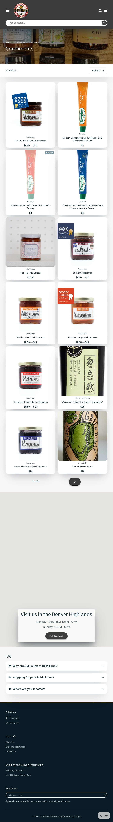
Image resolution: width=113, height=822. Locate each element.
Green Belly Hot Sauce (82, 442)
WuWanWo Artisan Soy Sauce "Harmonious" (82, 377)
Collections (20, 42)
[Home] (21, 10)
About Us (10, 742)
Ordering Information (15, 747)
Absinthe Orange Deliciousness (82, 313)
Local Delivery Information (18, 775)
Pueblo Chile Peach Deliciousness (30, 115)
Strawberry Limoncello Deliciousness (30, 377)
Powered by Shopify (72, 816)
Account (100, 10)
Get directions (56, 636)
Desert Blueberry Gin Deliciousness (30, 442)
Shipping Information (15, 770)
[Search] (104, 22)
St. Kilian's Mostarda (82, 248)
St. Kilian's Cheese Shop (51, 816)
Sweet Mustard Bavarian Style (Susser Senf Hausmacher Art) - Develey (82, 182)
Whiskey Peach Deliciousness (30, 313)
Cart (105, 10)
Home (8, 42)
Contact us (11, 751)
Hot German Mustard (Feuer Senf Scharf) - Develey (30, 182)
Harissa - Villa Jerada (30, 248)
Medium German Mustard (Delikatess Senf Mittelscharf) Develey (82, 115)
